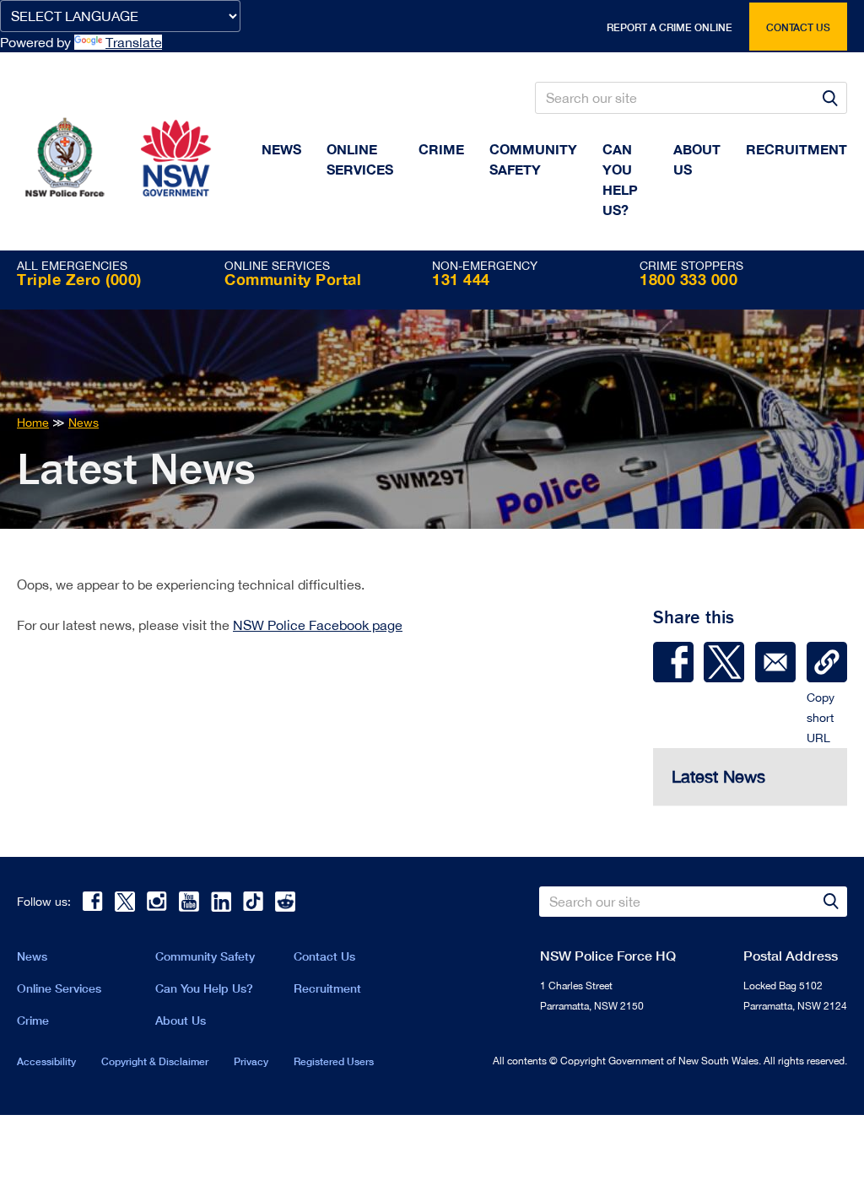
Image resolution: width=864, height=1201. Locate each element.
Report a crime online (669, 27)
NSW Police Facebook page (317, 625)
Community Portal (292, 279)
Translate (133, 42)
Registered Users (334, 1061)
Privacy (251, 1061)
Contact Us (324, 956)
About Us (180, 1020)
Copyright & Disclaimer (154, 1061)
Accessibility (46, 1061)
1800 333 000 (688, 279)
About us (697, 159)
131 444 (461, 279)
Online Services (360, 159)
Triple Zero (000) (79, 279)
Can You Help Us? (620, 179)
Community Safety (533, 159)
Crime (441, 149)
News (281, 149)
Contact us (798, 27)
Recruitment (796, 149)
